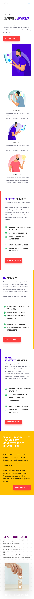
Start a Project (21, 487)
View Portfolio (11, 38)
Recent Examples (13, 260)
